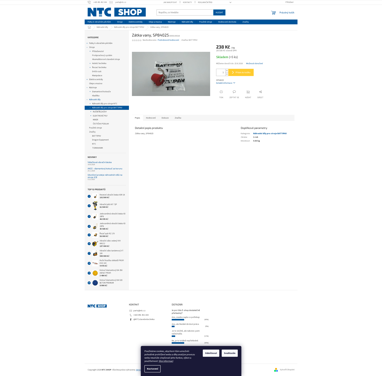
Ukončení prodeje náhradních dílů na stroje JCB (105, 176)
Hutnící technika (99, 63)
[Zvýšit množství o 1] (226, 70)
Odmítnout (211, 353)
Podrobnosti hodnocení (168, 40)
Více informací (166, 361)
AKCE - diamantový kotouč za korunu (105, 168)
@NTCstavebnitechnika (143, 319)
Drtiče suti (96, 71)
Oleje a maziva (95, 83)
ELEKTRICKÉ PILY (100, 115)
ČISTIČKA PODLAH (101, 123)
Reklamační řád (205, 2)
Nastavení (152, 368)
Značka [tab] (178, 117)
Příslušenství (98, 51)
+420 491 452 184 (140, 315)
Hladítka (95, 95)
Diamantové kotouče (101, 91)
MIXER (95, 119)
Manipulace (97, 75)
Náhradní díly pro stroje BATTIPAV (107, 107)
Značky (92, 131)
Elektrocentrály (96, 79)
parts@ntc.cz (139, 310)
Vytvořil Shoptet (287, 369)
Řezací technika (99, 67)
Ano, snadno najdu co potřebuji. (186, 317)
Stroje (92, 47)
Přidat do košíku (243, 72)
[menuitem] (99, 22)
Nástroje (93, 87)
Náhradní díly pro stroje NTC (104, 103)
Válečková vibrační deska (100, 162)
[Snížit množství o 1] (226, 74)
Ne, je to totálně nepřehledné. (185, 340)
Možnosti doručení (254, 63)
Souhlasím (230, 353)
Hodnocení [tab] (151, 117)
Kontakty (187, 2)
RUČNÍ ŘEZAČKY (100, 111)
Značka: (189, 40)
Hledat (219, 12)
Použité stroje (95, 127)
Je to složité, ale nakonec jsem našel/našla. (186, 332)
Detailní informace (224, 83)
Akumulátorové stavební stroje (106, 59)
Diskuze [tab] (165, 117)
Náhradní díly (95, 99)
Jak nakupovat (170, 2)
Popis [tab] (137, 117)
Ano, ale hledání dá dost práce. (185, 324)
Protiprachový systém (102, 55)
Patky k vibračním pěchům (100, 43)
